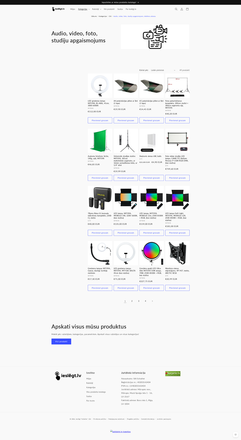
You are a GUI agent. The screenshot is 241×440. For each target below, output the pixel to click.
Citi (110, 16)
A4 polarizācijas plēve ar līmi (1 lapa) (126, 102)
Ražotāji (89, 383)
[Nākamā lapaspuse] (152, 301)
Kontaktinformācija (147, 419)
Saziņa (89, 396)
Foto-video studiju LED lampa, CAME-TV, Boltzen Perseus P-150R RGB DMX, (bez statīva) (176, 159)
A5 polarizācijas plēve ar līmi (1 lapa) (151, 102)
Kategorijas (103, 16)
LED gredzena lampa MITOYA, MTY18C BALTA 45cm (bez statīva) (125, 270)
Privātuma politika (99, 419)
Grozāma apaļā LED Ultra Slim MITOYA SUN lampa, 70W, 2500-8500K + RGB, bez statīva (150, 271)
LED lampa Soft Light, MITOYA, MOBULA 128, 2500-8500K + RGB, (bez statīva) (176, 216)
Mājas (88, 379)
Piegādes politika (133, 419)
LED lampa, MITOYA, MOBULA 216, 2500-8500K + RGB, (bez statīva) (151, 215)
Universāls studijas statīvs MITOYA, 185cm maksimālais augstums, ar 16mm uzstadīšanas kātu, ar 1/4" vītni (125, 160)
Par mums (90, 401)
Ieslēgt (78, 419)
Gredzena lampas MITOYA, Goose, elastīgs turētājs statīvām (99, 270)
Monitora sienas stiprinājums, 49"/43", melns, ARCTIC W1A (177, 270)
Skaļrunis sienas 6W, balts (150, 156)
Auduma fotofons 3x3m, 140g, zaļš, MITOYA (98, 157)
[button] (84, 9)
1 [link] (125, 301)
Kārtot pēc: (143, 70)
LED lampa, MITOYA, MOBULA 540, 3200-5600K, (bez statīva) (126, 215)
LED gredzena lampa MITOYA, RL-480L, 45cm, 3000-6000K (98, 103)
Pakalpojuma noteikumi (116, 419)
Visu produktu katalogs (96, 392)
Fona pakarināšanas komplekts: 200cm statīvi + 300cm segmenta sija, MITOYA (176, 104)
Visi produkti (61, 341)
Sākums (94, 16)
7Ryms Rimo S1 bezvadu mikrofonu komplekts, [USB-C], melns (100, 215)
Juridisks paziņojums (164, 419)
